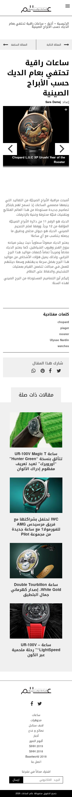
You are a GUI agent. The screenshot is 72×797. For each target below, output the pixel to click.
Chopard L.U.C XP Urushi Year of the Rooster (38, 160)
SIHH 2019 (36, 746)
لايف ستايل (36, 725)
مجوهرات (36, 720)
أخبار (36, 736)
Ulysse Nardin (59, 340)
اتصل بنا (36, 762)
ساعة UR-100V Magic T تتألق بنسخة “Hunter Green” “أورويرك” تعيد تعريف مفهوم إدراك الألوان (36, 461)
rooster (64, 334)
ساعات (36, 715)
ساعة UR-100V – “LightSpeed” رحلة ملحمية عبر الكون (36, 650)
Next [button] (62, 149)
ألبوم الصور (36, 741)
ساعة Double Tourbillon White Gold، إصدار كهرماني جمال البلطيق (36, 589)
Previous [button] (10, 149)
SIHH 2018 (36, 751)
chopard (63, 322)
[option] (36, 136)
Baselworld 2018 (36, 756)
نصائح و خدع (36, 730)
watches (63, 346)
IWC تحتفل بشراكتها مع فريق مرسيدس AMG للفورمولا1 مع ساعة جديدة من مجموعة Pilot (36, 527)
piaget (64, 328)
